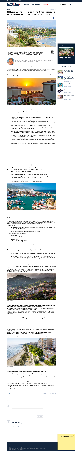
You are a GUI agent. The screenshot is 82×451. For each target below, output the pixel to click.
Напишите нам (11, 444)
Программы (26, 4)
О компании (19, 444)
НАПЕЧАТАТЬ (46, 393)
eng (17, 0)
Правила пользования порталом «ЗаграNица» (16, 449)
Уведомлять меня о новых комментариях (20, 414)
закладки (69, 0)
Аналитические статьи (62, 60)
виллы (22, 389)
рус (15, 0)
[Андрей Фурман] (52, 51)
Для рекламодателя (27, 444)
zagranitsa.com (10, 0)
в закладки (52, 9)
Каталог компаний (36, 4)
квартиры (18, 389)
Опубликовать (39, 416)
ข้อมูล (20, 0)
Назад (9, 9)
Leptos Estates (9, 266)
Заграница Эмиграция (13, 4)
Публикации (45, 4)
